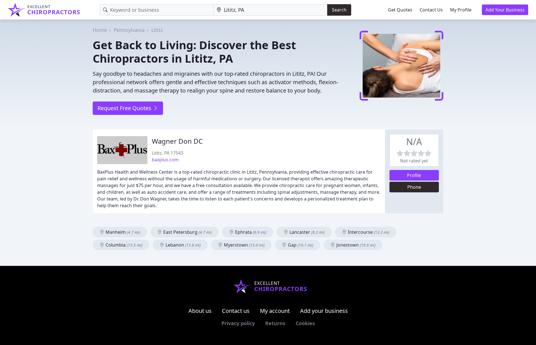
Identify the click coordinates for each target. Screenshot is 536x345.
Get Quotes (400, 10)
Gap (300, 245)
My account (275, 311)
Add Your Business (505, 10)
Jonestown (355, 245)
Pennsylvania (129, 30)
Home (100, 30)
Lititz (157, 30)
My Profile (461, 10)
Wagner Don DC (177, 141)
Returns (275, 323)
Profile (414, 175)
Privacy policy (238, 323)
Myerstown (244, 245)
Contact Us (431, 10)
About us (200, 311)
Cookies (305, 323)
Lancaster (306, 232)
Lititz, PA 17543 (167, 153)
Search (339, 10)
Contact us (236, 311)
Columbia (123, 245)
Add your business (324, 311)
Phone (414, 187)
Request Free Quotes (125, 108)
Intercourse (368, 232)
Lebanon (182, 245)
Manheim (122, 232)
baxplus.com (165, 160)
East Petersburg (187, 232)
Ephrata (250, 232)
